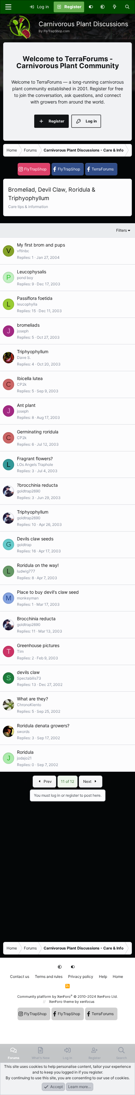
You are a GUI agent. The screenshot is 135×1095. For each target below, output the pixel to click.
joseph (23, 331)
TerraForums (103, 169)
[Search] (127, 7)
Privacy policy (80, 976)
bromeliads (28, 325)
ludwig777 (26, 571)
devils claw (28, 672)
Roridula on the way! (38, 565)
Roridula (25, 752)
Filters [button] (121, 230)
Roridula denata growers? (43, 725)
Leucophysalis (31, 271)
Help (103, 976)
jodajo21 (24, 758)
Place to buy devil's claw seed (48, 592)
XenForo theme (61, 1001)
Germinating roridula (37, 431)
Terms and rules (48, 976)
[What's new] (114, 7)
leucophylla (27, 304)
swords (23, 731)
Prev (47, 781)
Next (87, 781)
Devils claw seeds (35, 538)
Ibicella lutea (30, 378)
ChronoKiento (29, 704)
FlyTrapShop (35, 169)
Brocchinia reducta (36, 618)
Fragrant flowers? (35, 458)
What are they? (32, 698)
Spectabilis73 (29, 678)
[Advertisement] (67, 869)
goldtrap (24, 544)
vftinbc (23, 250)
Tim (20, 651)
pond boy (25, 277)
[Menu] (8, 7)
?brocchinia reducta (37, 485)
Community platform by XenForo (67, 996)
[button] (102, 7)
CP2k (22, 384)
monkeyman (28, 598)
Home (118, 976)
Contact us (19, 976)
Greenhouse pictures (38, 645)
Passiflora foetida (34, 298)
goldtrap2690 (28, 491)
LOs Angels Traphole (35, 464)
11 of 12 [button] (67, 781)
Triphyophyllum (32, 351)
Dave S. (24, 357)
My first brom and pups (41, 244)
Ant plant (26, 405)
